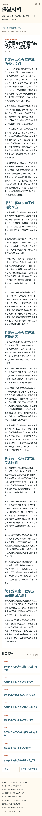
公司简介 (13, 19)
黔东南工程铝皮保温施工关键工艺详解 (14, 782)
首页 (3, 16)
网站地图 (17, 811)
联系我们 (10, 16)
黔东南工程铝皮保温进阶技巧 (18, 748)
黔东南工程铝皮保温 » (30, 769)
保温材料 (12, 9)
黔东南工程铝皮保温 (14, 28)
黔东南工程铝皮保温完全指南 (18, 682)
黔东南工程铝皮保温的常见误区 (19, 694)
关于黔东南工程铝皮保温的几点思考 (14, 800)
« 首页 (5, 769)
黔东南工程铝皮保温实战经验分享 (21, 707)
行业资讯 (18, 16)
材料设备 (34, 16)
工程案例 (5, 19)
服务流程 (26, 16)
